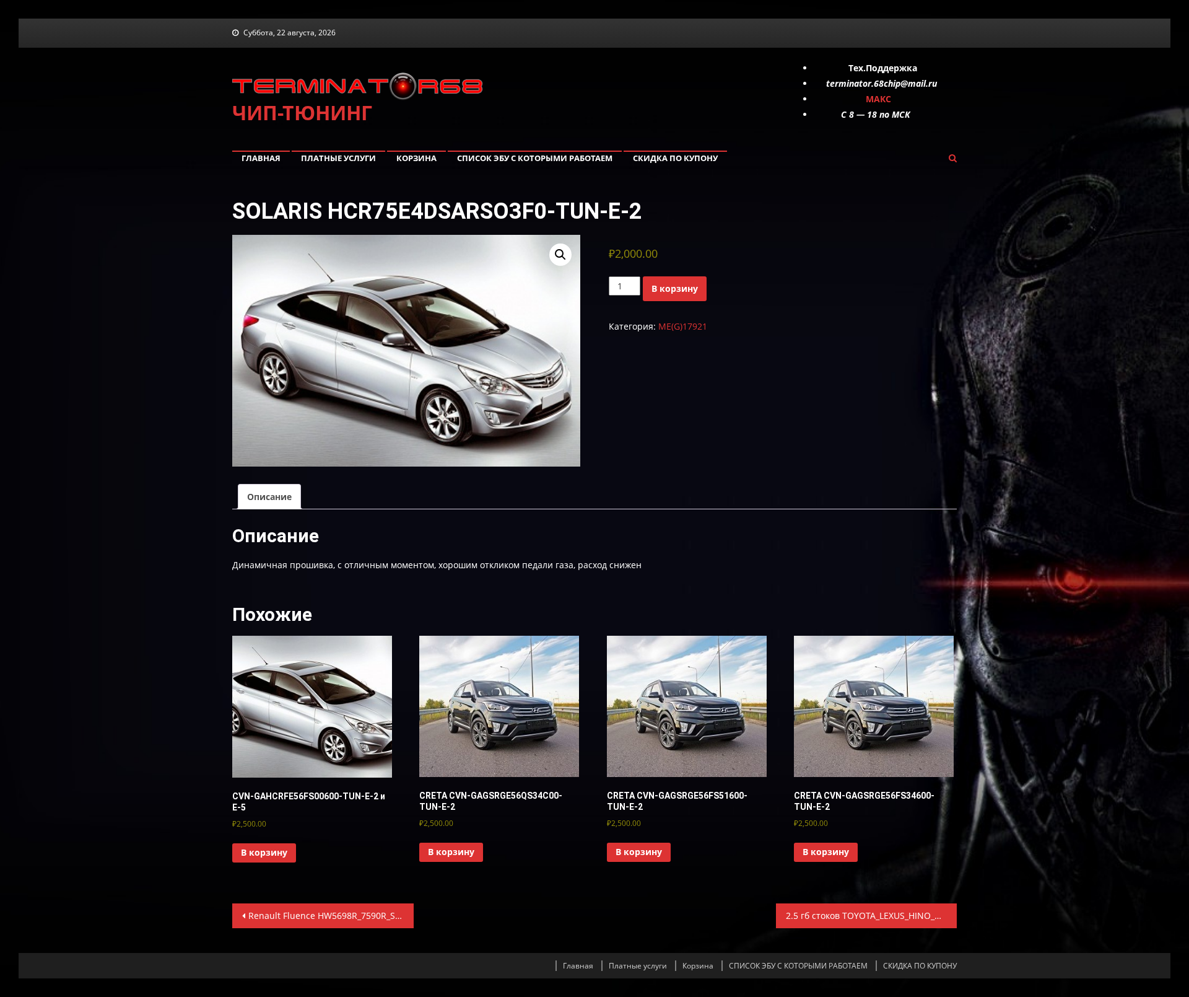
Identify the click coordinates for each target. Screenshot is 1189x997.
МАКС (878, 99)
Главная (261, 158)
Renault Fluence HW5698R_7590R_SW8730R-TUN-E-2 (331, 915)
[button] (560, 255)
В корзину (674, 288)
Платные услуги (338, 158)
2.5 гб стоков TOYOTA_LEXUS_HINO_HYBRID (871, 915)
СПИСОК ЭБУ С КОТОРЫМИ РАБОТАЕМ (534, 158)
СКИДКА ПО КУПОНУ (675, 158)
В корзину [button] (264, 852)
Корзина (416, 158)
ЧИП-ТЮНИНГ (302, 112)
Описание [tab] (269, 497)
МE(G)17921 (682, 326)
